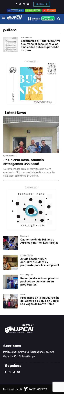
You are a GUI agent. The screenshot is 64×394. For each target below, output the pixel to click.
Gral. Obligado (26, 275)
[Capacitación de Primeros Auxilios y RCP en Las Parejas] (10, 243)
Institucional (26, 37)
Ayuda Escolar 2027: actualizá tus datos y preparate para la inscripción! (39, 262)
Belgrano (24, 236)
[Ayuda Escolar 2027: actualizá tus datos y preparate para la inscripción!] (10, 262)
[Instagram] (20, 4)
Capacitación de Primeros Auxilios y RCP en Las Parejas (39, 241)
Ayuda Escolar (26, 256)
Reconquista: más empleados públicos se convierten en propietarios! (39, 281)
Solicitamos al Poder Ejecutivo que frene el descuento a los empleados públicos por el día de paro (40, 45)
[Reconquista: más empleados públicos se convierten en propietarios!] (10, 282)
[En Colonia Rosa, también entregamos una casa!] (31, 134)
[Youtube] (28, 4)
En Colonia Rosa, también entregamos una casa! (23, 162)
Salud (22, 294)
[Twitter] (24, 4)
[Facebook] (16, 4)
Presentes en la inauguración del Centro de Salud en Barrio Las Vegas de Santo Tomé (39, 301)
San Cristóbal (9, 156)
